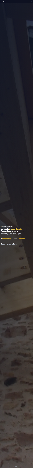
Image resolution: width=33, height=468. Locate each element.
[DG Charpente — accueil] (2, 1)
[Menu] (31, 1)
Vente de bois (21, 238)
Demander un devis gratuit (5, 238)
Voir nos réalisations (15, 238)
